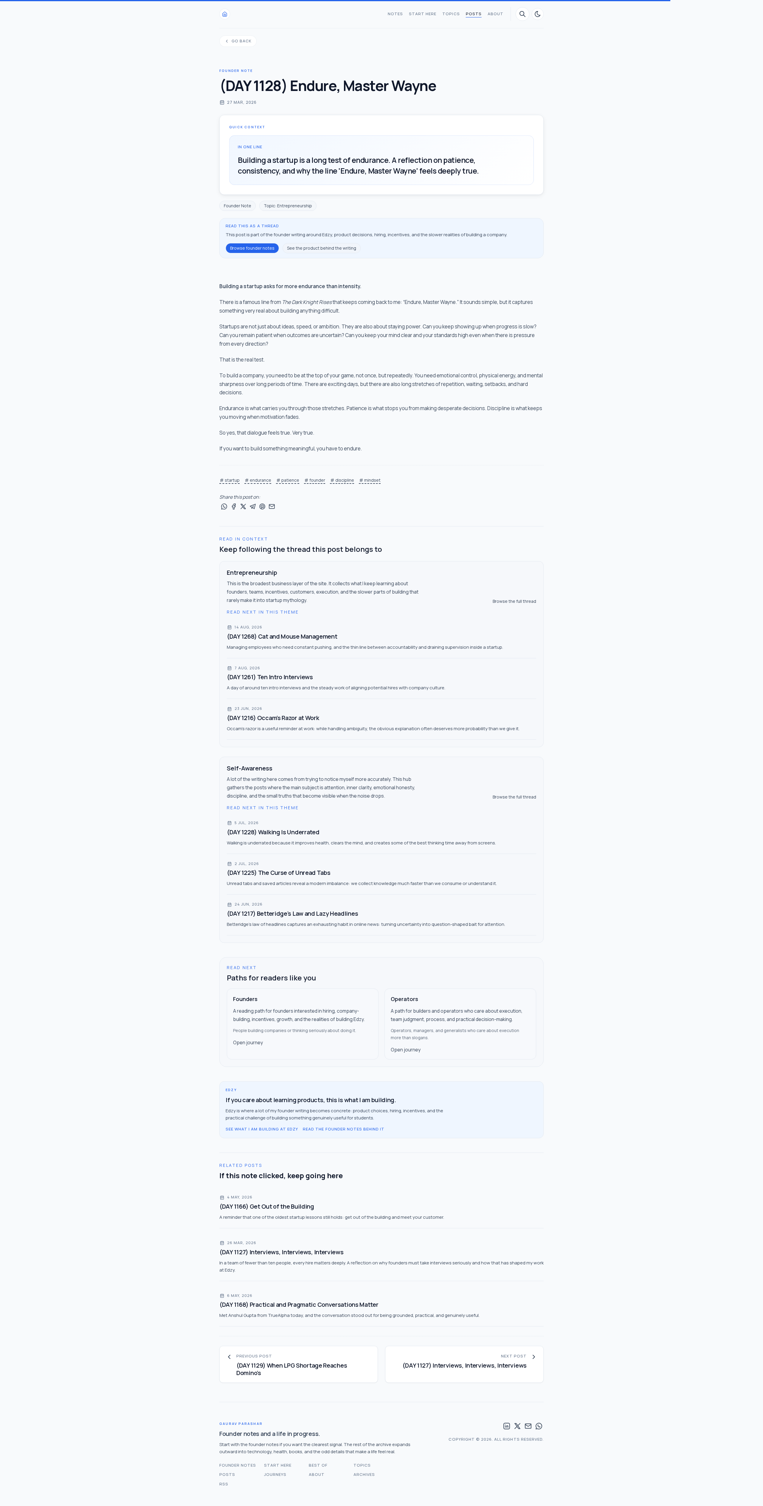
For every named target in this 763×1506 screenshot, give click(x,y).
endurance (260, 480)
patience (290, 480)
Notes (395, 13)
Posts (474, 13)
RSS (223, 1484)
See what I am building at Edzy (262, 1129)
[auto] (538, 14)
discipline (344, 480)
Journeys (275, 1474)
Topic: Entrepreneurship (288, 205)
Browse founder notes (252, 248)
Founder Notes (237, 1465)
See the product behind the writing (321, 248)
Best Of (318, 1465)
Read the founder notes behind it (343, 1129)
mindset (372, 480)
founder (317, 480)
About (495, 13)
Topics (451, 13)
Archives (364, 1474)
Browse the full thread (514, 601)
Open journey (248, 1042)
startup (232, 480)
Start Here (422, 13)
